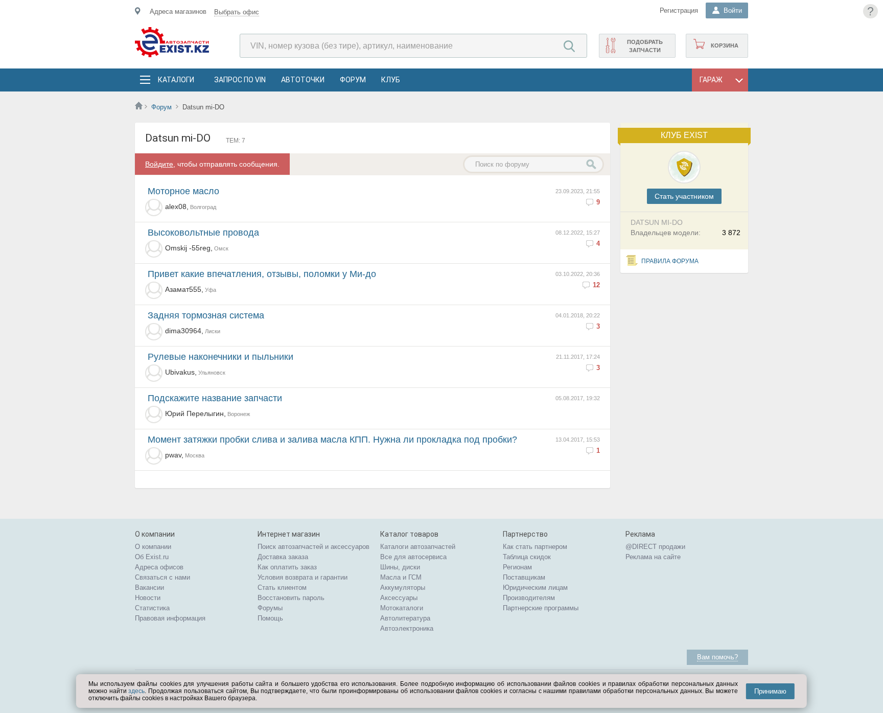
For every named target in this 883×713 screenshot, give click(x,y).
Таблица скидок (527, 557)
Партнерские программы (540, 608)
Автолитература (405, 618)
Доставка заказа (283, 557)
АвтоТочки (302, 80)
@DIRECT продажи (655, 546)
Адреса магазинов (178, 11)
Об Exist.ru (152, 557)
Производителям (529, 598)
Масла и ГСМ (401, 577)
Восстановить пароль (291, 598)
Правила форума (670, 261)
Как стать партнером (535, 546)
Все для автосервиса (413, 557)
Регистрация (679, 10)
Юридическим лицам (535, 587)
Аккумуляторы (402, 587)
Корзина (724, 45)
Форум (353, 80)
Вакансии (149, 587)
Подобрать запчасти (645, 46)
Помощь (270, 618)
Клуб (390, 80)
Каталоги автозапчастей (417, 546)
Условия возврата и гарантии (302, 577)
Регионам (517, 567)
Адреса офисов (159, 567)
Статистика (152, 608)
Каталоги (176, 80)
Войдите (159, 164)
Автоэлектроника (406, 628)
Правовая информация (170, 618)
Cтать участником (684, 196)
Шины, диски (400, 567)
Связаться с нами (162, 577)
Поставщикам (524, 577)
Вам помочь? (717, 657)
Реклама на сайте (653, 557)
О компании (153, 546)
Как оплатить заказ (287, 567)
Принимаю (770, 691)
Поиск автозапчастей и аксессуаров (313, 546)
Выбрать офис (236, 12)
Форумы (270, 608)
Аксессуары (398, 598)
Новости (147, 598)
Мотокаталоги (401, 608)
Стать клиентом (282, 587)
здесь (136, 691)
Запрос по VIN (240, 80)
